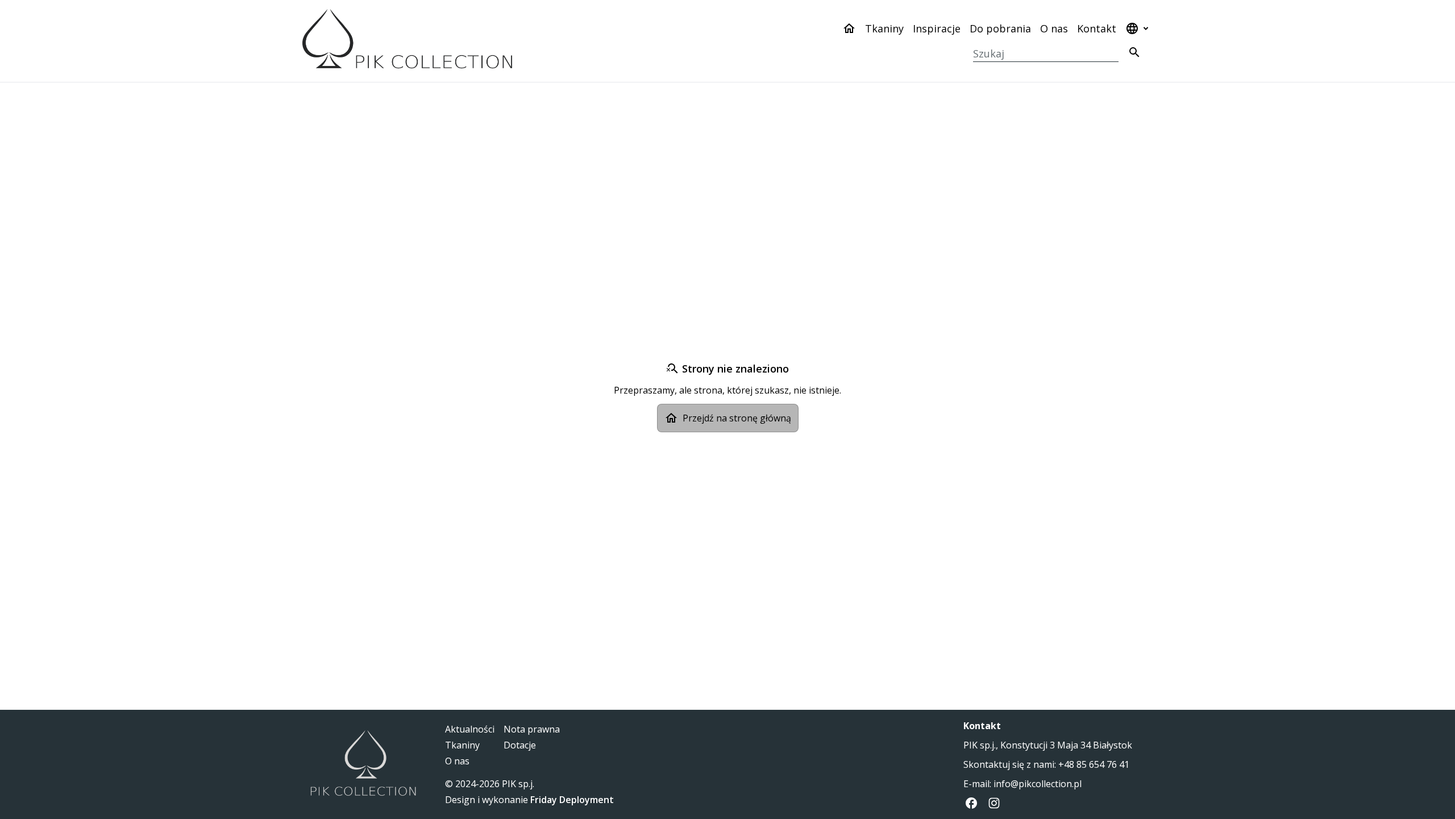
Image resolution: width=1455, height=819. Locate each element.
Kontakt (1096, 28)
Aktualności (469, 729)
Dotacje (520, 745)
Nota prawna (532, 729)
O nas (1054, 28)
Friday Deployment (572, 799)
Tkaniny (884, 28)
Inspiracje (937, 28)
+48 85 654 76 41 (1093, 764)
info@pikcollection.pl (1037, 783)
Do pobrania (1000, 28)
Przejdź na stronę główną (737, 418)
